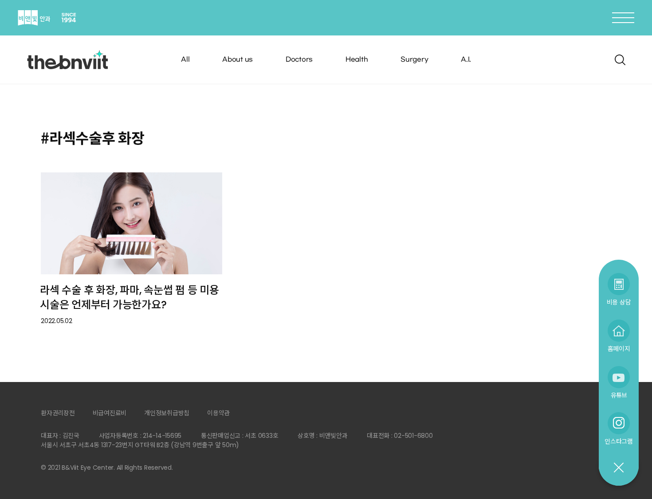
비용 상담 (619, 302)
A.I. (466, 59)
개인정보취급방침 (166, 413)
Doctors (299, 59)
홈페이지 (619, 348)
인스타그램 (619, 441)
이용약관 (218, 413)
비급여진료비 (110, 413)
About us (237, 59)
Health (357, 59)
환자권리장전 (58, 413)
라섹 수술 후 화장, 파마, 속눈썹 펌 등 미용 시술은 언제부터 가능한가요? (129, 297)
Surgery (414, 59)
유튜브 (619, 395)
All (185, 59)
